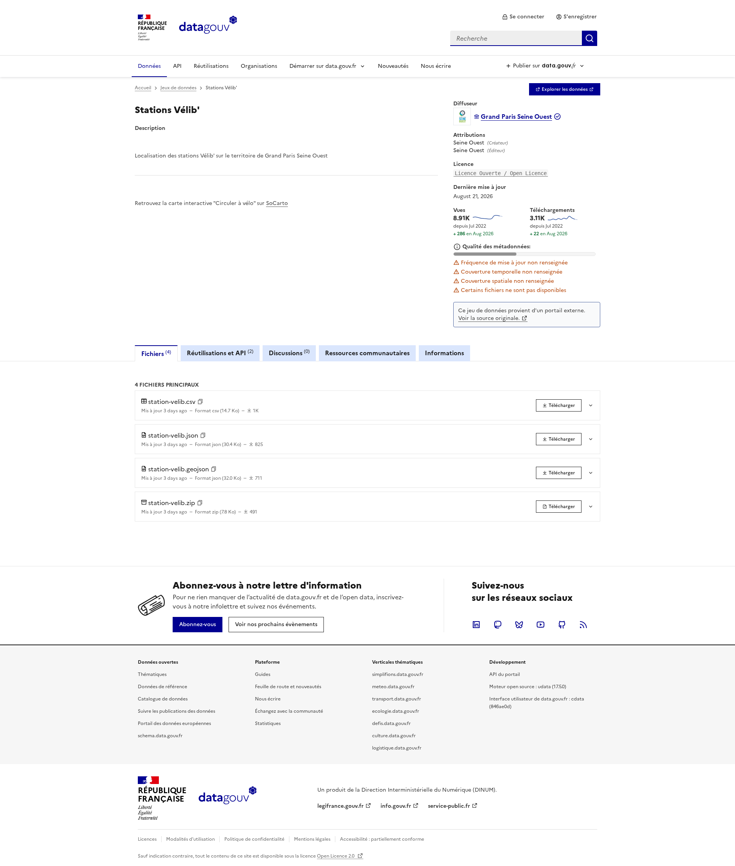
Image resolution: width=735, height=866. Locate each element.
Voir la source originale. (489, 318)
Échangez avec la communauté (289, 711)
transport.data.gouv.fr (396, 698)
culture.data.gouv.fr (394, 735)
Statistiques (268, 723)
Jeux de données (178, 87)
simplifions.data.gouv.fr (397, 674)
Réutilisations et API (220, 353)
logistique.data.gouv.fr (396, 748)
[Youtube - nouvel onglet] (540, 624)
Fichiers (156, 353)
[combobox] (523, 38)
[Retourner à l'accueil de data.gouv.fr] (208, 26)
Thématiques (152, 674)
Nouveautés (393, 66)
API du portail (504, 674)
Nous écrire (436, 66)
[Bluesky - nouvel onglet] (519, 624)
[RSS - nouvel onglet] (583, 624)
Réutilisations (211, 66)
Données (149, 66)
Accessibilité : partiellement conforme (382, 839)
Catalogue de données (163, 698)
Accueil (143, 87)
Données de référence (162, 686)
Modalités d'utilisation (190, 839)
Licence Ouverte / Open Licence (501, 173)
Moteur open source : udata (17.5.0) (527, 686)
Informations (444, 353)
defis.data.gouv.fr (391, 723)
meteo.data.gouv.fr (393, 686)
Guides (262, 674)
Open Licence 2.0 (336, 856)
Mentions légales (312, 839)
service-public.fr (449, 806)
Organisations (259, 66)
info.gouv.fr (396, 806)
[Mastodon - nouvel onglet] (497, 624)
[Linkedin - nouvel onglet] (476, 624)
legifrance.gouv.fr (340, 806)
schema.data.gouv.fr (160, 735)
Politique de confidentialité (254, 839)
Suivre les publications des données (176, 711)
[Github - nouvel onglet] (562, 624)
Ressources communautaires (367, 353)
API (177, 66)
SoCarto (277, 203)
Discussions (289, 353)
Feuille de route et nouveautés (288, 686)
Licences (147, 839)
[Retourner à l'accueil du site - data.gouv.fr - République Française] (227, 798)
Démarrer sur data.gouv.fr (322, 66)
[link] (523, 17)
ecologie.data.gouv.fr (395, 711)
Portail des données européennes (174, 723)
